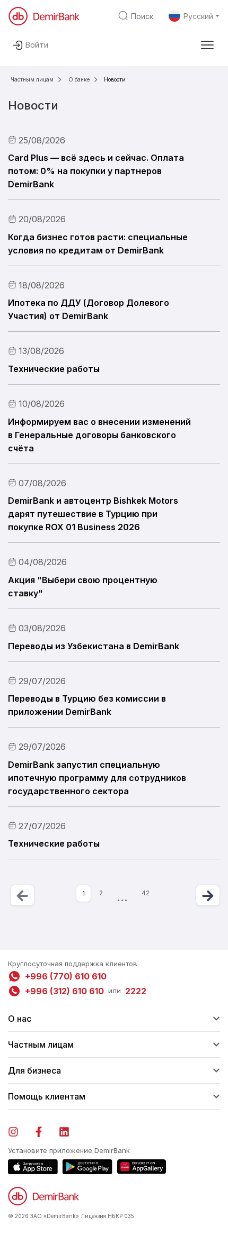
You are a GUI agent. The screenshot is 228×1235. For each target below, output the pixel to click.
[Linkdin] (69, 1129)
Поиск (142, 16)
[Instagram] (18, 1129)
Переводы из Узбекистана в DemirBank (93, 646)
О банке (79, 79)
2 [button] (101, 893)
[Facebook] (44, 1129)
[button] (207, 45)
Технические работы (54, 369)
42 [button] (146, 893)
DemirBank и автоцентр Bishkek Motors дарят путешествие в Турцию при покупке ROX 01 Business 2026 (93, 513)
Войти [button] (36, 45)
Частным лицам (32, 79)
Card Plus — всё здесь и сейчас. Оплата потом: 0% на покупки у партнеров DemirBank (96, 170)
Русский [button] (198, 16)
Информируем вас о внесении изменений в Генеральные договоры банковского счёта (99, 434)
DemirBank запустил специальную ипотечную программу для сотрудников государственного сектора (97, 777)
